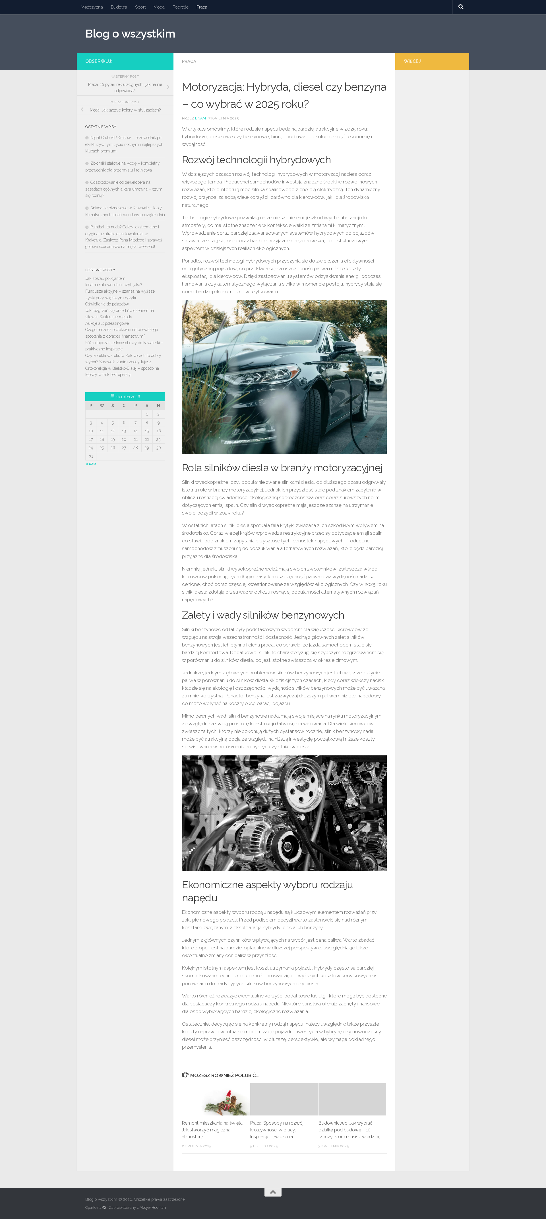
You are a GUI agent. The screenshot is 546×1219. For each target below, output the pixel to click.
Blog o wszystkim (130, 33)
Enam (200, 118)
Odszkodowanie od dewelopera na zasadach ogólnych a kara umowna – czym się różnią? (123, 189)
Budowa (119, 7)
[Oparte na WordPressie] (104, 1207)
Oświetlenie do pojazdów (107, 304)
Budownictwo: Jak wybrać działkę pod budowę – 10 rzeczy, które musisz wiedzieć (349, 1129)
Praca (202, 7)
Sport (140, 7)
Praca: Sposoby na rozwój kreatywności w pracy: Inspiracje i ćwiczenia (276, 1129)
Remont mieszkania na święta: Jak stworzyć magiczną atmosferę (212, 1129)
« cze (90, 463)
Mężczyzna (92, 7)
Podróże (181, 7)
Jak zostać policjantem (105, 278)
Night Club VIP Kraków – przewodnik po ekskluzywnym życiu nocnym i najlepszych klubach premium (124, 144)
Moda (159, 7)
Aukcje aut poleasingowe (107, 323)
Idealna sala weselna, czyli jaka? (113, 284)
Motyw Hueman (153, 1207)
